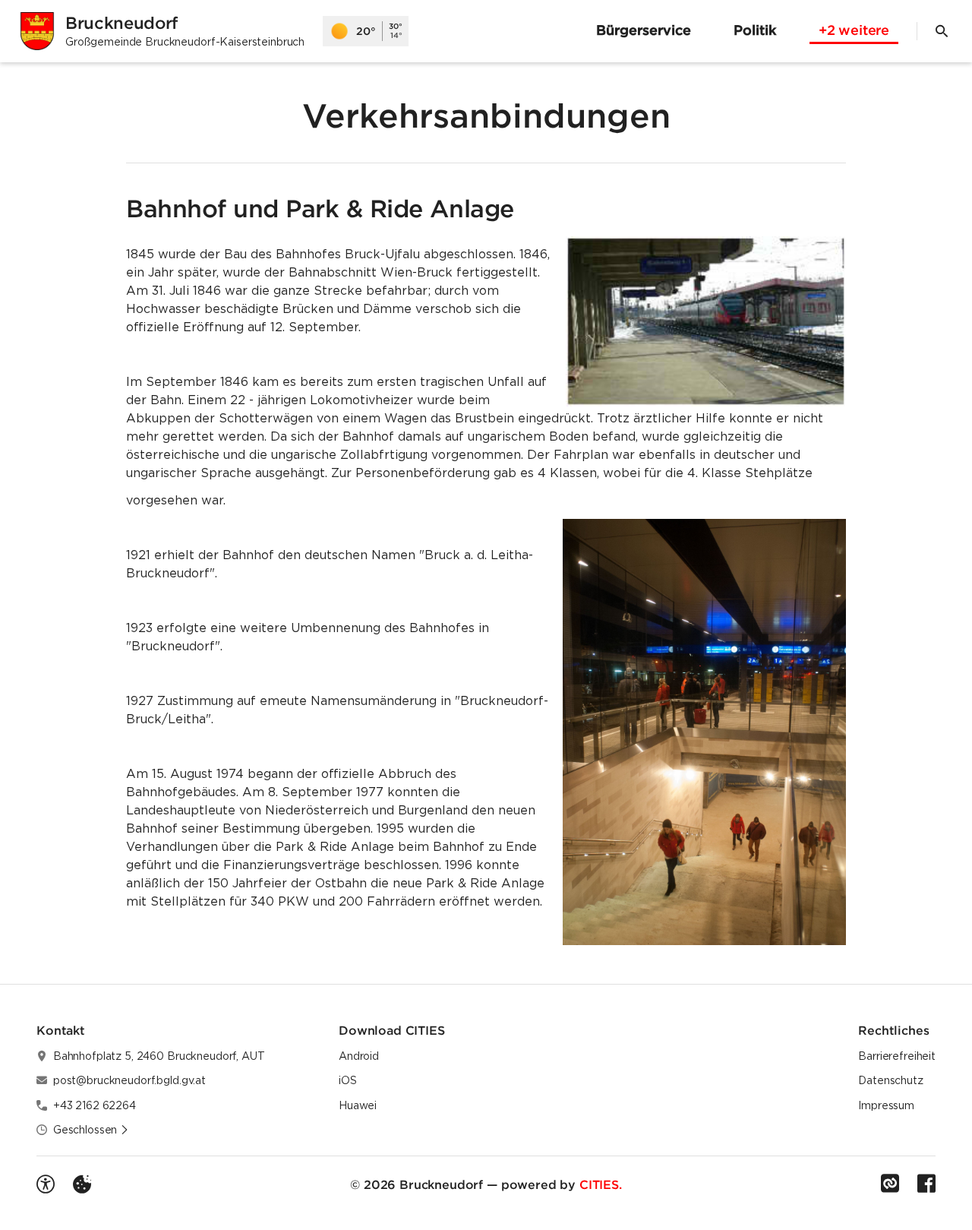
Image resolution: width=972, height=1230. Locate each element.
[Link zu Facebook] (926, 1184)
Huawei (358, 1105)
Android (359, 1056)
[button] (706, 321)
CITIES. (600, 1184)
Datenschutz (890, 1080)
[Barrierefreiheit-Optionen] (45, 1184)
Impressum (886, 1105)
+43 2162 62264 (94, 1105)
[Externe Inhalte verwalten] (82, 1184)
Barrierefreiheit (897, 1056)
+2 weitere (854, 30)
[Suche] (941, 31)
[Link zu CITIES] (890, 1184)
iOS (348, 1080)
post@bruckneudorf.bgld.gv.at (129, 1080)
